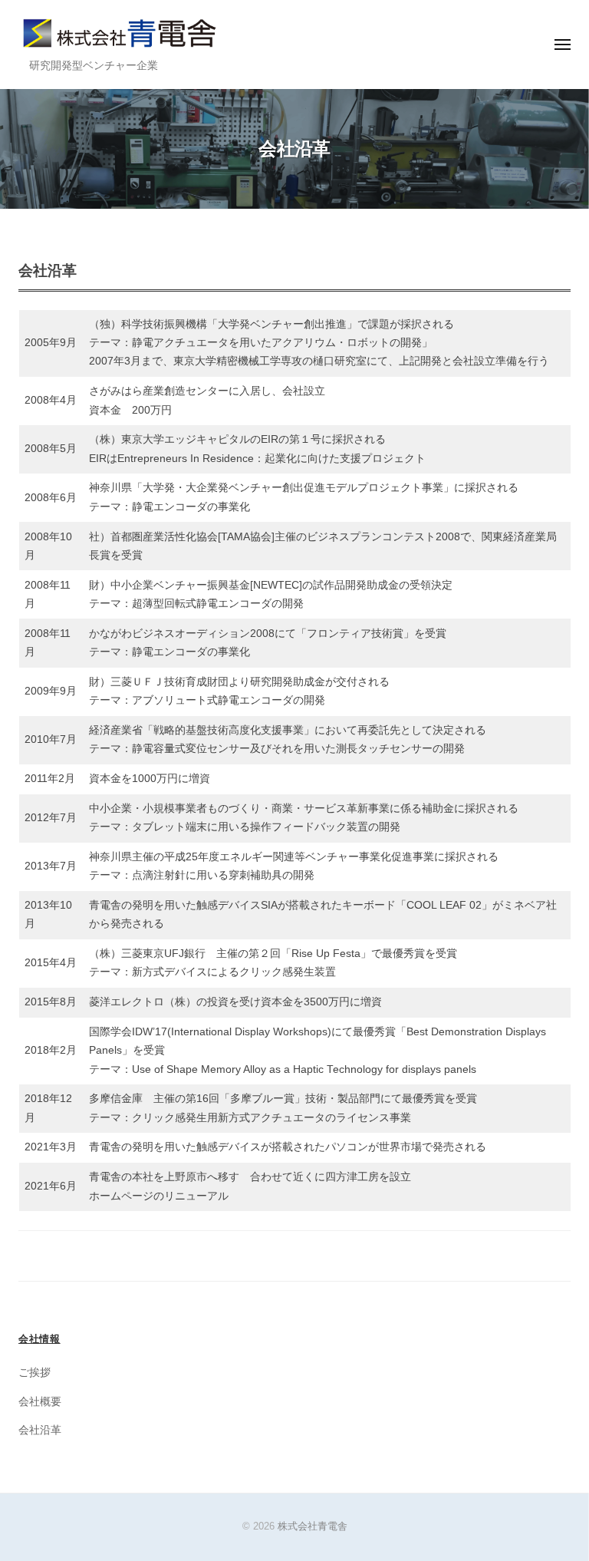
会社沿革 (39, 1430)
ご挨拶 (34, 1372)
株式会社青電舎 (312, 1526)
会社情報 (39, 1339)
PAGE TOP (559, 1501)
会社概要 (39, 1402)
